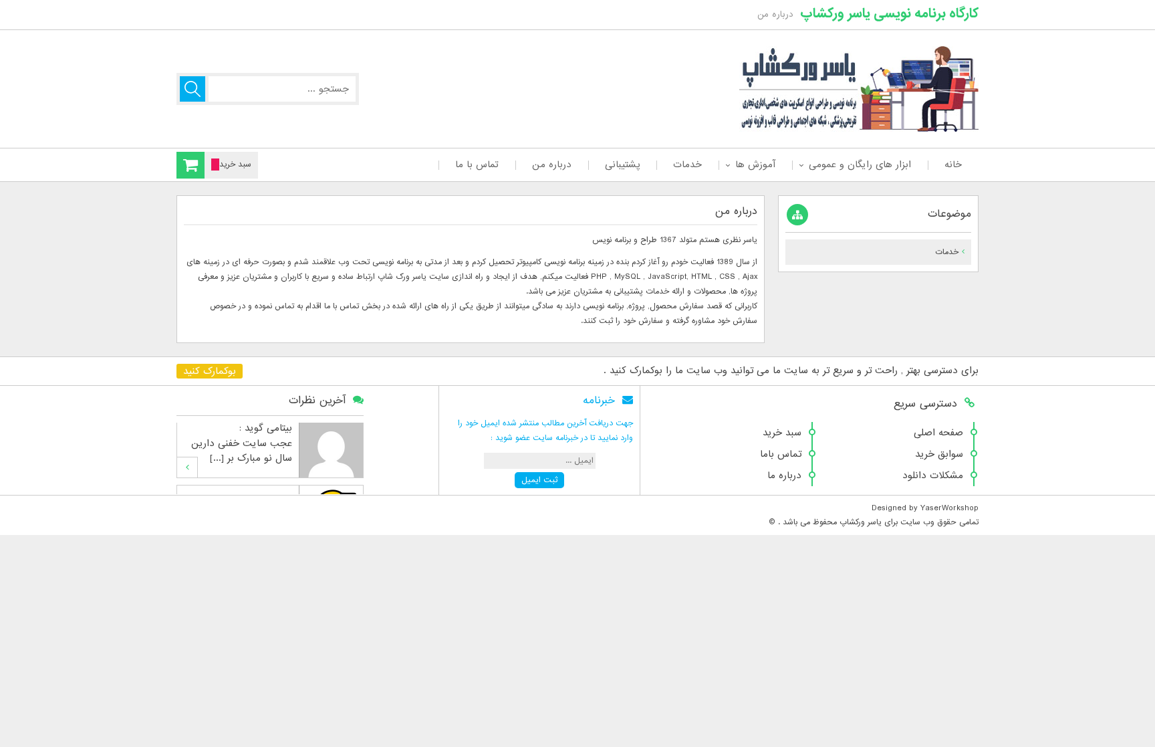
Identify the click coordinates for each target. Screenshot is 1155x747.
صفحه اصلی (938, 432)
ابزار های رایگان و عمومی (860, 164)
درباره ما (784, 475)
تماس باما (780, 454)
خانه (953, 164)
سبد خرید (782, 432)
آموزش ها (755, 164)
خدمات (687, 164)
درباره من (551, 164)
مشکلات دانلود (932, 475)
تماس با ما (477, 164)
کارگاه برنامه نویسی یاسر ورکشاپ (889, 13)
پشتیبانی (622, 164)
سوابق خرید (939, 454)
